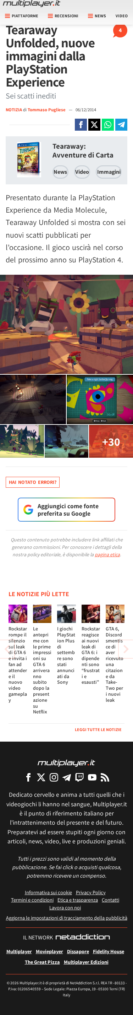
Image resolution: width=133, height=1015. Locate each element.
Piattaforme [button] (25, 15)
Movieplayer (49, 951)
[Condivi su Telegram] (121, 125)
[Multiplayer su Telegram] (66, 777)
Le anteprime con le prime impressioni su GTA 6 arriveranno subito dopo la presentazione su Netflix (42, 670)
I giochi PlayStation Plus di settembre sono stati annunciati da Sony (66, 655)
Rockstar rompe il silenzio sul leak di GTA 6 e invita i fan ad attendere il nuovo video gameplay (18, 664)
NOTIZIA (14, 110)
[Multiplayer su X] (41, 777)
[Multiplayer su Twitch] (79, 777)
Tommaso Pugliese (47, 110)
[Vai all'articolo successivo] (7, 649)
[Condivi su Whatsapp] (108, 125)
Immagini (109, 172)
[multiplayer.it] (66, 762)
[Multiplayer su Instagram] (54, 777)
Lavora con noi (65, 907)
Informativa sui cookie (48, 892)
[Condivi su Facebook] (81, 125)
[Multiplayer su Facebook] (28, 777)
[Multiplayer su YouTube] (92, 777)
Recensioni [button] (66, 15)
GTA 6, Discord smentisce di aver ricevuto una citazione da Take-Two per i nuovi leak (114, 664)
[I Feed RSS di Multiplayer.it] (105, 777)
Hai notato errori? (32, 482)
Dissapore (78, 951)
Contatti (110, 899)
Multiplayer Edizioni (86, 961)
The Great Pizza (42, 961)
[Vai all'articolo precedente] (126, 649)
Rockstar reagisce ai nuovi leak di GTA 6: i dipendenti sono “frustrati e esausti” (91, 655)
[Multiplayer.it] (31, 3)
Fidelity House (108, 951)
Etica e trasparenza (77, 899)
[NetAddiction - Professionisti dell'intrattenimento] (83, 937)
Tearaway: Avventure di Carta (82, 150)
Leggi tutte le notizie (98, 729)
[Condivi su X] (94, 125)
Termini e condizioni (32, 899)
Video (122, 15)
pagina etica (107, 554)
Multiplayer (19, 951)
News (60, 172)
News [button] (100, 15)
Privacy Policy (91, 892)
